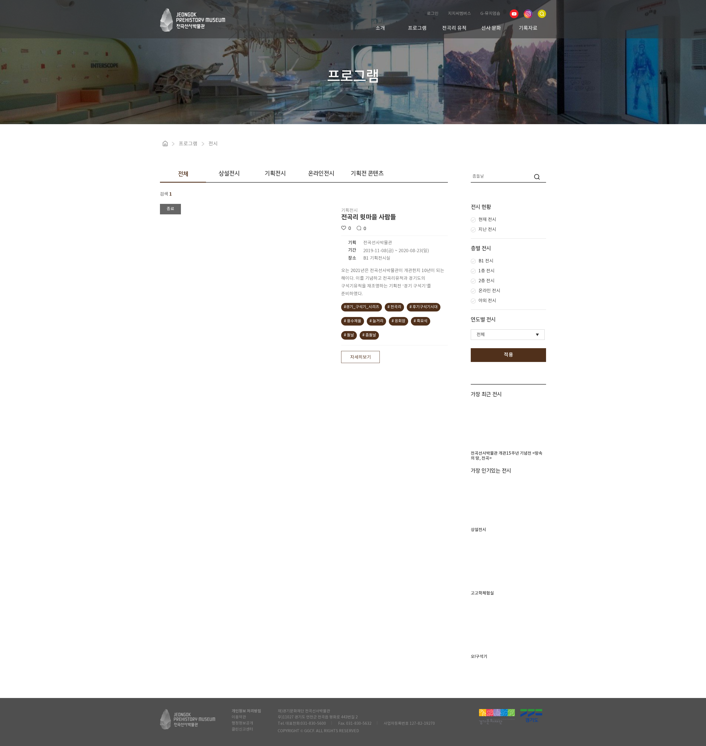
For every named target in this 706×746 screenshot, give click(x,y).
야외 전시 (487, 300)
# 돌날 (349, 335)
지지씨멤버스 (459, 13)
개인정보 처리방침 (246, 711)
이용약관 (239, 717)
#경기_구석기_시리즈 (361, 307)
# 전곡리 (394, 307)
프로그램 (417, 28)
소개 (380, 28)
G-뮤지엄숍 (490, 13)
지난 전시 (487, 229)
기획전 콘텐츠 (367, 173)
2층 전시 (486, 280)
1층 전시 (486, 270)
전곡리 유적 (454, 28)
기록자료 (528, 28)
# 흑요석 (420, 321)
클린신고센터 (242, 729)
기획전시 (275, 173)
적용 (508, 355)
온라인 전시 (489, 290)
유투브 (514, 13)
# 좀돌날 (369, 335)
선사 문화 (491, 28)
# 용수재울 (352, 321)
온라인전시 (321, 173)
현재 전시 (487, 219)
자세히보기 (360, 357)
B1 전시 (485, 261)
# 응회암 (398, 321)
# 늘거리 (376, 321)
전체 (183, 174)
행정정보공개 (242, 723)
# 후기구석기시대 (424, 307)
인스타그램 (528, 13)
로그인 (432, 13)
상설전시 (229, 173)
